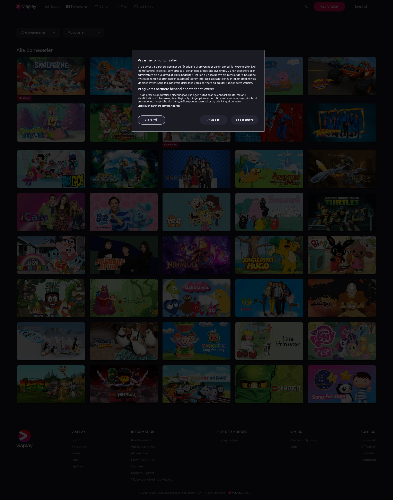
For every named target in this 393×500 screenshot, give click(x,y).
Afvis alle (214, 119)
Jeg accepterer (244, 119)
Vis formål (151, 119)
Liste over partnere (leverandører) (159, 105)
